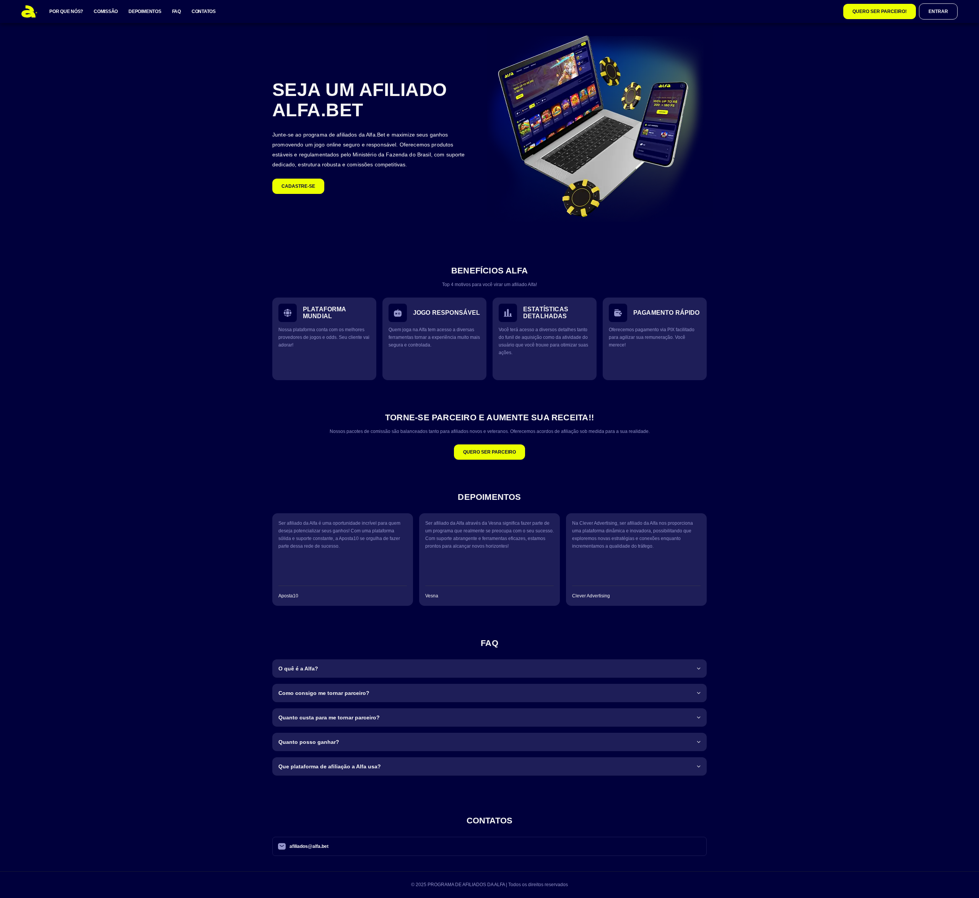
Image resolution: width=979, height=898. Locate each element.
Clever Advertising (591, 596)
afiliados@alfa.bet (309, 846)
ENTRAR (938, 11)
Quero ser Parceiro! (879, 11)
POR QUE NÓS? (66, 11)
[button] (489, 665)
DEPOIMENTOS (144, 11)
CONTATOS (204, 11)
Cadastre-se (298, 186)
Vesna (431, 596)
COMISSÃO (106, 11)
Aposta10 (288, 596)
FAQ (176, 11)
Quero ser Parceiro (489, 452)
